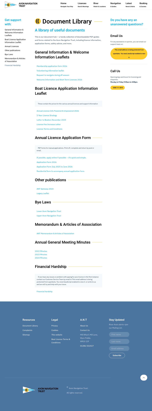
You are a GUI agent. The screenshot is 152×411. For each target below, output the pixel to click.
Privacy (54, 325)
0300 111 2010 (118, 88)
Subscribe (117, 355)
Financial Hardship (13, 65)
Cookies (54, 330)
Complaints (27, 330)
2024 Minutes (41, 258)
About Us (84, 325)
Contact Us (85, 330)
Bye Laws (9, 54)
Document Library (30, 325)
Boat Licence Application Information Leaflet (15, 41)
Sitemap (26, 334)
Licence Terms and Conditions (49, 129)
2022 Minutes (41, 251)
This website (56, 334)
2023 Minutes (41, 254)
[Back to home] (21, 4)
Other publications (12, 50)
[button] (143, 378)
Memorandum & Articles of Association (15, 60)
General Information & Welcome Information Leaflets (14, 32)
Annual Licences (12, 46)
